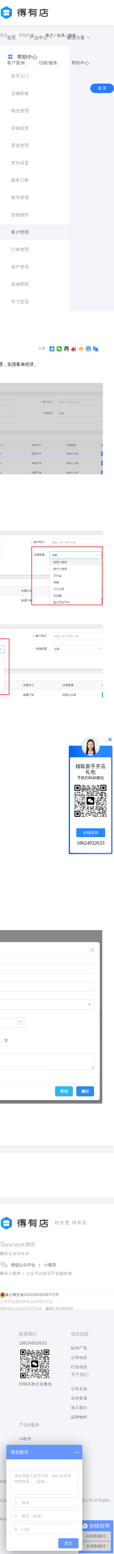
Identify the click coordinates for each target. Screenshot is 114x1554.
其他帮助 (20, 284)
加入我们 (79, 1407)
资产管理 (20, 266)
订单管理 (20, 249)
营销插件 (20, 214)
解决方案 (76, 37)
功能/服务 (48, 62)
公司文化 (79, 1389)
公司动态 (79, 1357)
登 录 (102, 88)
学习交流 (20, 301)
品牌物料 (79, 1417)
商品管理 (20, 110)
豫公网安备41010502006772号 (32, 1295)
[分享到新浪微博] (74, 348)
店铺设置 (20, 128)
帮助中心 (80, 62)
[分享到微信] (59, 348)
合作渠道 (79, 1398)
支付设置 (20, 162)
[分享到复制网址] (95, 348)
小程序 (25, 1439)
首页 (11, 37)
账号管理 (20, 197)
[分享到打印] (88, 348)
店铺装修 (20, 93)
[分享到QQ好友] (66, 348)
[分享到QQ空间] (81, 348)
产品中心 (39, 37)
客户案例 (16, 62)
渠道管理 (20, 145)
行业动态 (79, 1367)
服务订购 (20, 180)
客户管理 (20, 232)
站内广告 (79, 1348)
